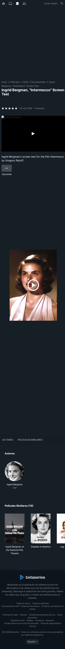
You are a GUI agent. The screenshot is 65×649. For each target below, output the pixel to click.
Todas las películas (40, 603)
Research (50, 620)
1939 (25, 82)
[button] (14, 475)
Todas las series (23, 603)
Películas (14, 82)
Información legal (10, 615)
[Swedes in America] (40, 528)
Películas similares (30, 439)
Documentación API (10, 606)
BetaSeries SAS (18, 620)
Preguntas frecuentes (30, 606)
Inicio (4, 82)
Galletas (23, 615)
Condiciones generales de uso (42, 615)
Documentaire (38, 82)
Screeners (39, 620)
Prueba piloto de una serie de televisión (21, 623)
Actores (7, 439)
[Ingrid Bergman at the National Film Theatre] (14, 528)
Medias (30, 620)
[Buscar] (62, 3)
